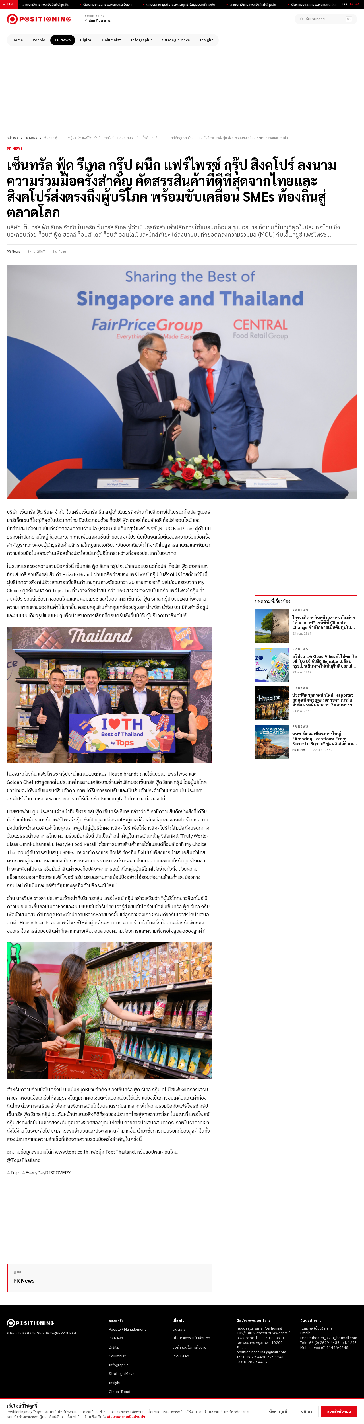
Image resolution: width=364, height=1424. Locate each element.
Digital (86, 40)
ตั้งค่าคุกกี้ (278, 1411)
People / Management (127, 1329)
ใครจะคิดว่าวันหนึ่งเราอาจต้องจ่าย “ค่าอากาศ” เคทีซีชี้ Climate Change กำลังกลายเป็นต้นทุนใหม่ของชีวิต (323, 622)
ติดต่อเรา (180, 1329)
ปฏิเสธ (307, 1411)
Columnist (111, 40)
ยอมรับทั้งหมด (339, 1411)
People (39, 40)
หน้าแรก (12, 138)
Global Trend (119, 1392)
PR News (63, 40)
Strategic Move (176, 40)
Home (18, 40)
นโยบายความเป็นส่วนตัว (191, 1338)
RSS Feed (181, 1356)
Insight (206, 40)
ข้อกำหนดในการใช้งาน (189, 1347)
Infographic (141, 40)
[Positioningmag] (39, 19)
